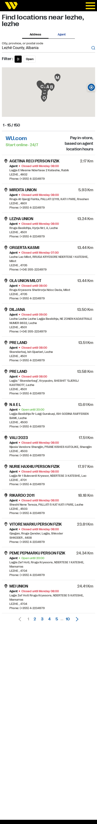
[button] (76, 619)
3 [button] (42, 619)
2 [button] (35, 619)
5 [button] (57, 619)
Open (29, 59)
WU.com (16, 138)
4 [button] (49, 619)
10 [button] (68, 619)
